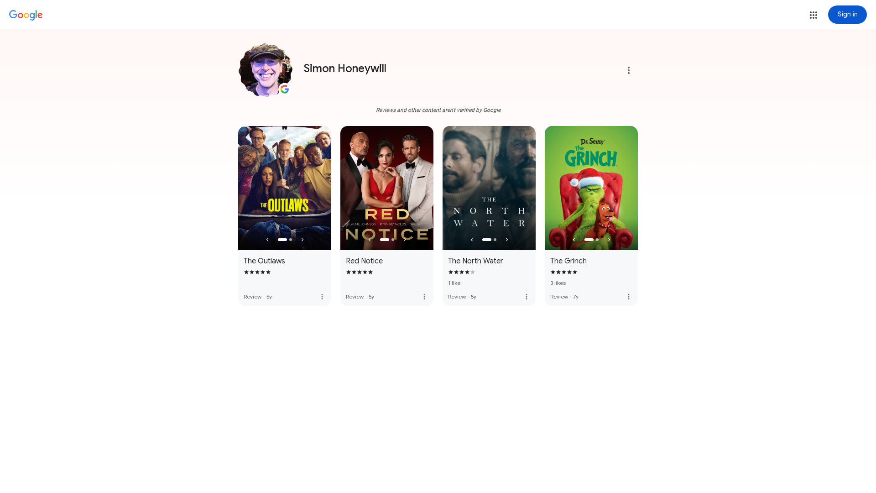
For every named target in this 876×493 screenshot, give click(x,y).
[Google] (26, 15)
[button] (813, 15)
